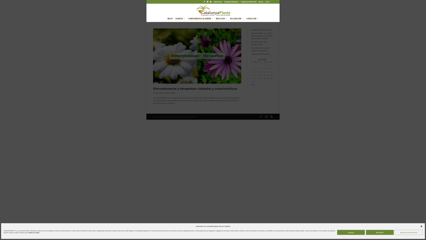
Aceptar (351, 232)
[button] (421, 226)
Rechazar (380, 232)
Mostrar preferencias (408, 232)
